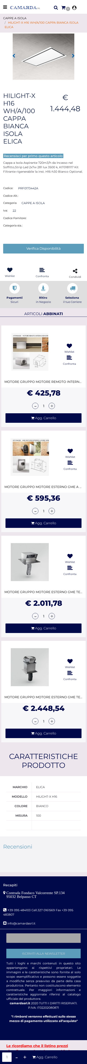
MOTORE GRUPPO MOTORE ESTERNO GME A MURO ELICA (43, 487)
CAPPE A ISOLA (14, 18)
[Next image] (73, 56)
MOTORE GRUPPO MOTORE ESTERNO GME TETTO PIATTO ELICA (43, 697)
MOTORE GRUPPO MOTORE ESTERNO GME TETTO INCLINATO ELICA (43, 592)
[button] (43, 56)
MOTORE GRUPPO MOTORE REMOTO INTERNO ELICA (43, 382)
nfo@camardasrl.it (21, 923)
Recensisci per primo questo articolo (33, 156)
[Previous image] (14, 56)
